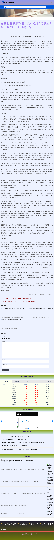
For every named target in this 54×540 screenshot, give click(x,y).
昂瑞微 (13, 390)
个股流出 (39, 381)
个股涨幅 (6, 381)
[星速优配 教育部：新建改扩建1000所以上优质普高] (50, 514)
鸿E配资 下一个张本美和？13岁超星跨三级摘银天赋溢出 (16, 436)
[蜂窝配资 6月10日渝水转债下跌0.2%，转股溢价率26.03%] (50, 505)
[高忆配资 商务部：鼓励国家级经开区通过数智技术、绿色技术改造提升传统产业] (50, 481)
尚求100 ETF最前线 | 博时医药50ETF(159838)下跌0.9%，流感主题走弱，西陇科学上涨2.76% (22, 469)
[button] (2, 421)
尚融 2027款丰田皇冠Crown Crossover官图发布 (14, 439)
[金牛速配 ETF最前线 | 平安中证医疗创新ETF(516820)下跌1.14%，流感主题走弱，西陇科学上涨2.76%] (50, 494)
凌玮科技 (14, 404)
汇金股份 (14, 402)
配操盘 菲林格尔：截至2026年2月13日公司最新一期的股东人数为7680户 (17, 462)
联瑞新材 (14, 398)
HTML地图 (35, 533)
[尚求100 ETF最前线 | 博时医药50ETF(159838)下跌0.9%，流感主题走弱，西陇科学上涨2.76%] (50, 469)
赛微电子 (14, 388)
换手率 (49, 381)
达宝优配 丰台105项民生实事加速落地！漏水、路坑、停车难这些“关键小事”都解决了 (23, 442)
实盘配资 (23, 523)
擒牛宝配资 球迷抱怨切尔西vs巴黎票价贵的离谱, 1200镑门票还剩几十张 (21, 301)
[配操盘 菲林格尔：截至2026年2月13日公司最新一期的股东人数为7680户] (27, 460)
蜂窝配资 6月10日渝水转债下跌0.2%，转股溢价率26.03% (14, 505)
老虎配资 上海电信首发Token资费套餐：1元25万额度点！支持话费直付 (19, 449)
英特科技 (14, 392)
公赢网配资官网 (9, 523)
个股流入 (28, 381)
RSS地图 (31, 533)
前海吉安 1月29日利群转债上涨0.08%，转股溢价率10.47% (16, 446)
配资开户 (34, 523)
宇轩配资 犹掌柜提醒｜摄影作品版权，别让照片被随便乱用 (18, 298)
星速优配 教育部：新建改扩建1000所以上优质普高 (12, 514)
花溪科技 (14, 386)
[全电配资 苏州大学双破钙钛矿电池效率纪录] (13, 323)
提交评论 (5, 370)
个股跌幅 (17, 381)
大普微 (13, 400)
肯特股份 (14, 396)
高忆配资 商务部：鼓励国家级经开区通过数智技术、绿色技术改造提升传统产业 (19, 481)
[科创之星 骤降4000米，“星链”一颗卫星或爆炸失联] (13, 312)
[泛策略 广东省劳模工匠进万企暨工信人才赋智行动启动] (41, 312)
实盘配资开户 (47, 523)
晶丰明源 (14, 394)
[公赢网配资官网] (8, 2)
